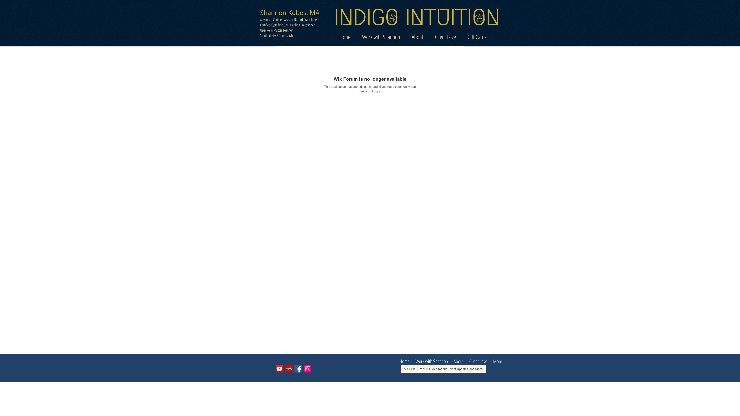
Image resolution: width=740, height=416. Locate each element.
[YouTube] (279, 368)
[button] (381, 36)
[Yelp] (289, 368)
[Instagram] (307, 368)
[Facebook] (298, 368)
